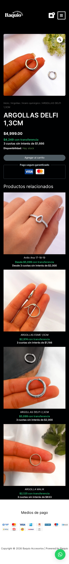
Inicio (6, 103)
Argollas (15, 103)
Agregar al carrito (34, 157)
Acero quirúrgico (31, 103)
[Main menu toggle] (61, 15)
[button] (60, 554)
